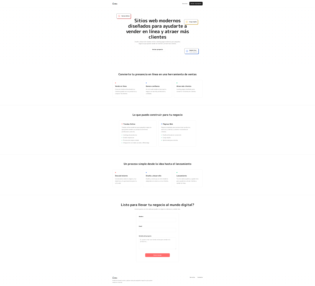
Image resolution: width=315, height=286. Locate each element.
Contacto (200, 277)
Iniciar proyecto (157, 49)
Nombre (141, 216)
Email (140, 226)
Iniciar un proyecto (196, 3)
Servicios (184, 3)
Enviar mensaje (157, 255)
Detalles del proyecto (145, 236)
